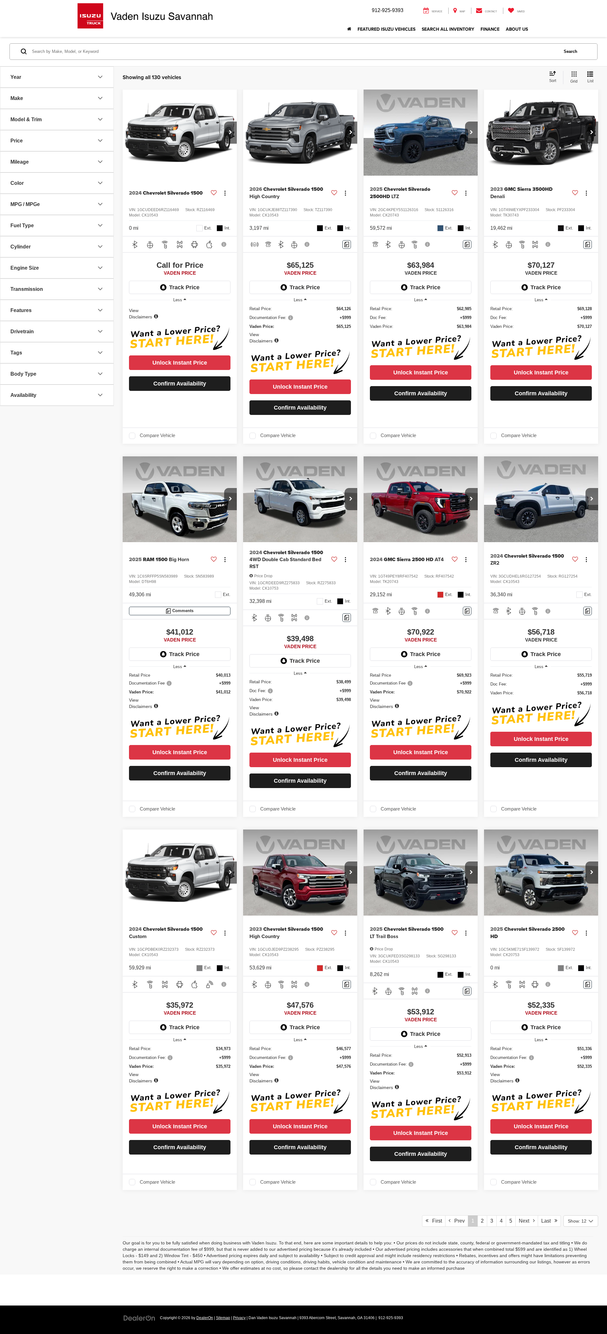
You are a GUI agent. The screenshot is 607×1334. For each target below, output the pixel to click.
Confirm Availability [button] (179, 383)
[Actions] (224, 192)
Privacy (239, 1318)
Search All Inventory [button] (448, 29)
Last (548, 1221)
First (435, 1221)
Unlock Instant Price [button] (179, 363)
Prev (458, 1221)
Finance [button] (490, 29)
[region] (179, 313)
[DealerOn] (139, 1317)
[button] (230, 133)
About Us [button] (517, 29)
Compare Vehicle (157, 435)
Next (526, 1221)
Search (570, 51)
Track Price (184, 287)
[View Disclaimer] (224, 244)
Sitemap (223, 1318)
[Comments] (346, 244)
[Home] (349, 29)
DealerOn (204, 1318)
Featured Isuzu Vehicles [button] (386, 29)
